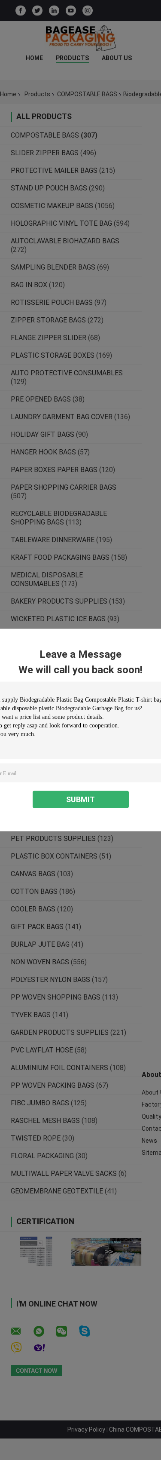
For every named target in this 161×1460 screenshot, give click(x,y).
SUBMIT (80, 799)
